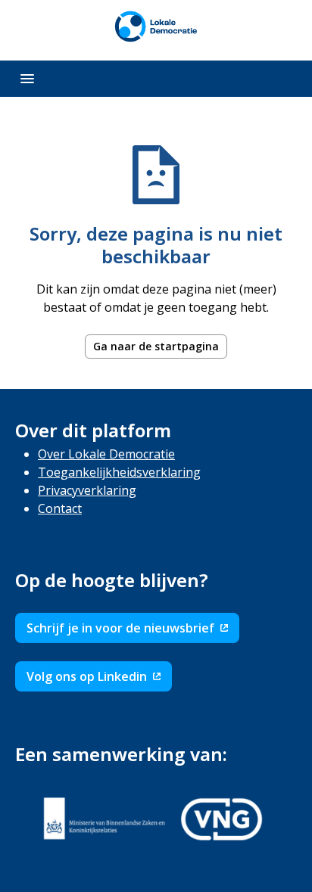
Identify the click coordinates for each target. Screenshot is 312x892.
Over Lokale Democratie (106, 454)
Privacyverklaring (87, 490)
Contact (60, 508)
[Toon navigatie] (27, 79)
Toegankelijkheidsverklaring (119, 472)
